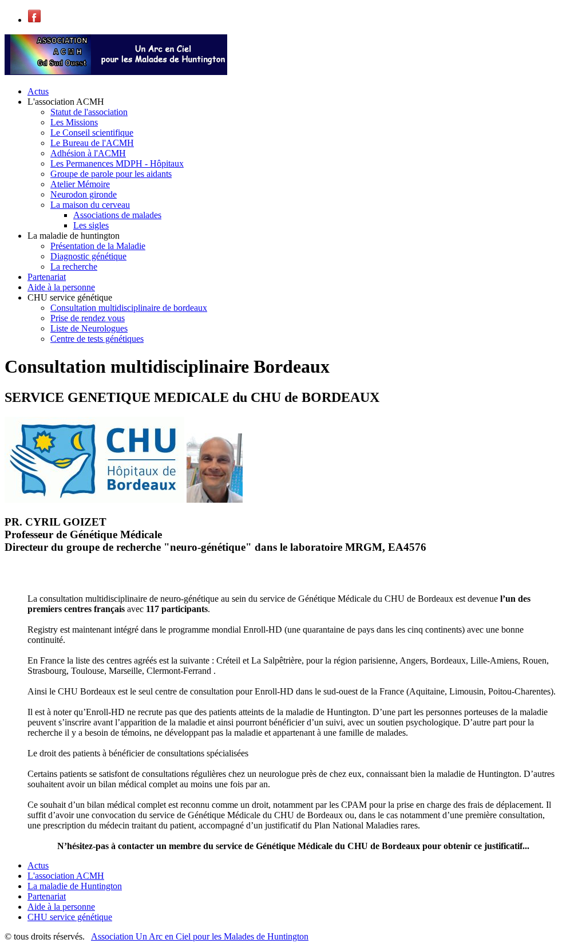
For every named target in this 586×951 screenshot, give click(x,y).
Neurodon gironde (83, 194)
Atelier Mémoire (80, 184)
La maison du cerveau (90, 205)
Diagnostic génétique (88, 256)
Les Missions (74, 122)
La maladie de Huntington (74, 886)
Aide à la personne (61, 287)
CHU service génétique (69, 917)
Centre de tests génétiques (97, 339)
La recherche (73, 266)
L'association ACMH (65, 876)
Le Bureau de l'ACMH (92, 143)
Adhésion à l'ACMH (88, 153)
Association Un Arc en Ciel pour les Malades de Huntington (199, 936)
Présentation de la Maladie (97, 246)
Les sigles (91, 225)
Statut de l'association (89, 112)
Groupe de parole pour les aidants (111, 174)
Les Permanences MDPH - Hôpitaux (117, 163)
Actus (38, 91)
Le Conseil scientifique (91, 132)
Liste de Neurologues (89, 328)
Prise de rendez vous (87, 318)
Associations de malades (117, 215)
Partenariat (46, 277)
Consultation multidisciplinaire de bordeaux (128, 308)
